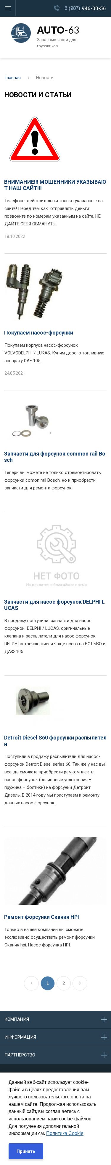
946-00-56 (85, 8)
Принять (26, 1151)
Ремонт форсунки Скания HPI (41, 917)
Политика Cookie (64, 1133)
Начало (31, 983)
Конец (80, 983)
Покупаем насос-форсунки (38, 332)
